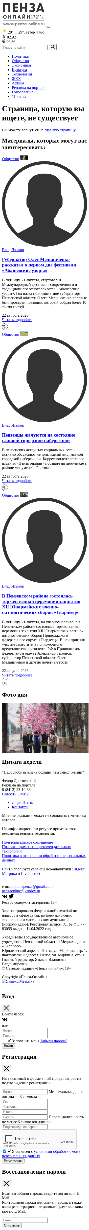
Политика (20, 56)
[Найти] (53, 47)
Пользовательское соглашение (27, 842)
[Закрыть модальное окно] (6, 1008)
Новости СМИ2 (15, 794)
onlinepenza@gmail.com (33, 886)
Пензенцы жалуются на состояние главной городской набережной (38, 437)
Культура (19, 70)
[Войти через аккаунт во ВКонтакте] (4, 1021)
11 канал (19, 96)
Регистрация (13, 1161)
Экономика (21, 65)
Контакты (20, 807)
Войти (8, 1046)
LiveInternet (30, 873)
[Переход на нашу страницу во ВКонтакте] (5, 898)
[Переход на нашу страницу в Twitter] (11, 898)
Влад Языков (13, 250)
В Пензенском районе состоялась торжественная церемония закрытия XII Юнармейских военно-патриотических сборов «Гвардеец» (41, 604)
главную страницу (60, 130)
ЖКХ (16, 78)
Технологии (22, 74)
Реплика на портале (28, 87)
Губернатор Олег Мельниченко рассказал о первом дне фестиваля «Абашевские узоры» (39, 265)
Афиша (18, 83)
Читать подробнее (17, 320)
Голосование (22, 92)
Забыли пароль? (53, 1041)
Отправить (12, 1225)
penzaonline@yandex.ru (21, 891)
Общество (20, 61)
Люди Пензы (23, 802)
